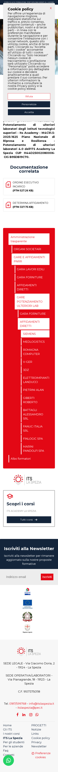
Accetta (29, 112)
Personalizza (29, 104)
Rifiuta (29, 96)
